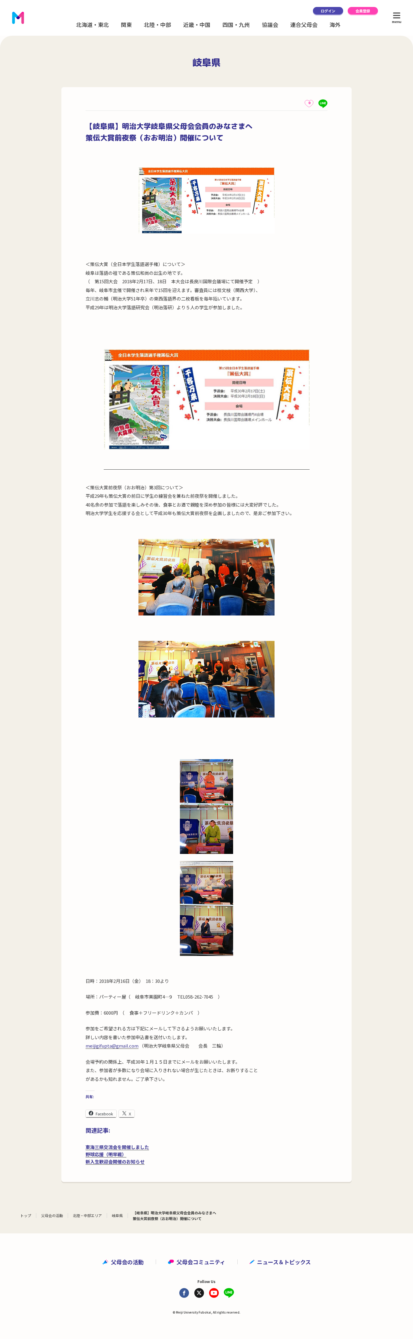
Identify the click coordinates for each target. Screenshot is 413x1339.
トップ (25, 1215)
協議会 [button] (270, 24)
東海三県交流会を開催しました (117, 1147)
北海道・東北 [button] (92, 24)
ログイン (328, 10)
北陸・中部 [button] (157, 24)
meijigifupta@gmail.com (112, 1045)
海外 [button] (335, 24)
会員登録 (363, 10)
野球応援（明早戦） (106, 1154)
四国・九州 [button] (236, 24)
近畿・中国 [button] (196, 24)
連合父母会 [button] (303, 24)
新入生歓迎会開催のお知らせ (115, 1161)
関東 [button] (126, 24)
